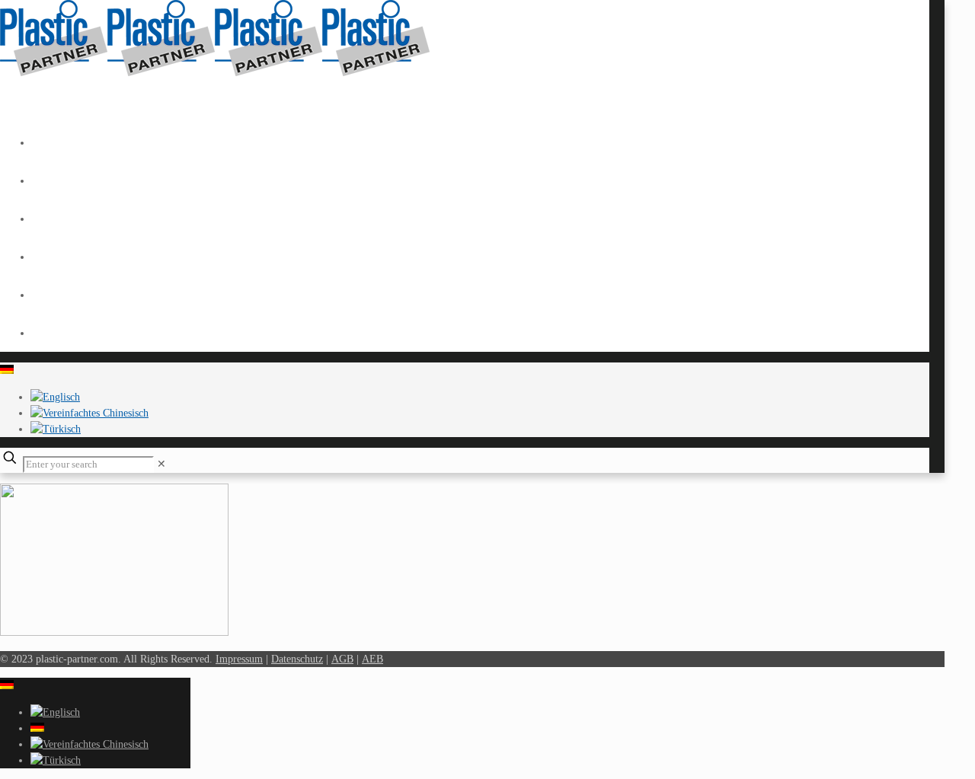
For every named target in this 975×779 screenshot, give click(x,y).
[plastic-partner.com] (215, 73)
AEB (372, 659)
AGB (342, 659)
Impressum (239, 659)
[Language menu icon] (7, 370)
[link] (161, 464)
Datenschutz (297, 659)
